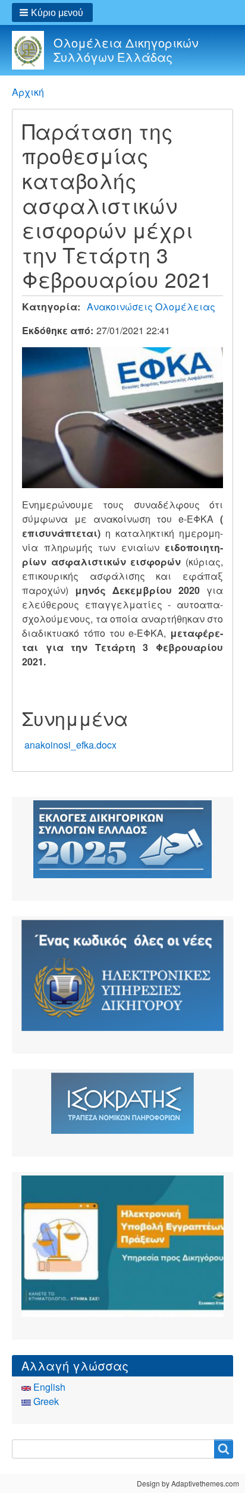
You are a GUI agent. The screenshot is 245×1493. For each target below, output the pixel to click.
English (48, 1387)
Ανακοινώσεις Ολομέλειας (151, 306)
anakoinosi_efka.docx (70, 745)
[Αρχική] (33, 50)
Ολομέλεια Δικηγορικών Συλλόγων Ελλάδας (126, 49)
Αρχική (28, 92)
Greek (45, 1401)
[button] (52, 12)
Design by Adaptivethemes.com (188, 1483)
